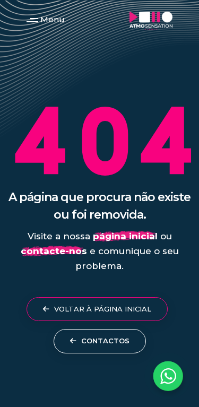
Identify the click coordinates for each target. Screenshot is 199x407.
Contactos (104, 340)
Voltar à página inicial (101, 309)
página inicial (125, 236)
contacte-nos (54, 251)
